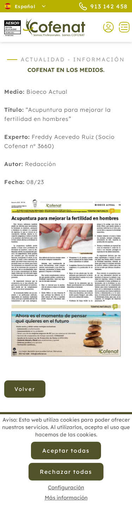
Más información (66, 497)
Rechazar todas (66, 471)
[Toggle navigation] (122, 27)
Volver (24, 389)
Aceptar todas (65, 450)
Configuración (66, 487)
